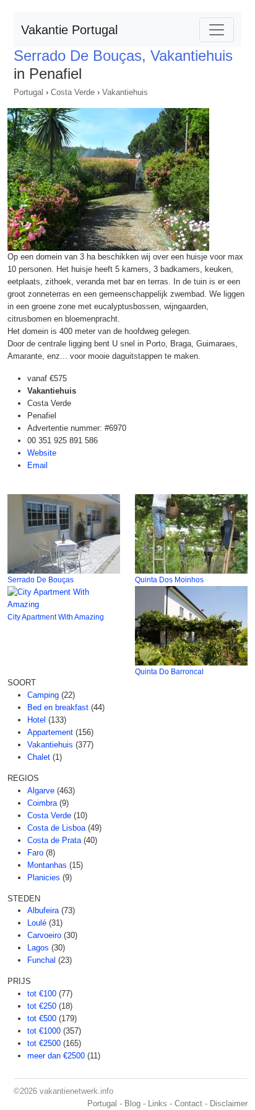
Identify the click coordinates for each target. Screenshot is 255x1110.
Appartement (50, 732)
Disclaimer (229, 1103)
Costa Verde (73, 92)
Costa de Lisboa (56, 828)
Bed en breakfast (58, 707)
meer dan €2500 (56, 1055)
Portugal (28, 92)
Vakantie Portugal (69, 30)
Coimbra (42, 803)
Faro (35, 852)
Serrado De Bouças (40, 579)
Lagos (38, 947)
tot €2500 (44, 1043)
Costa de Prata (54, 840)
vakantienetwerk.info (76, 1091)
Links (157, 1103)
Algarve (40, 790)
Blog (132, 1103)
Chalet (38, 757)
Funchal (41, 960)
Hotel (36, 719)
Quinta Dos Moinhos (169, 579)
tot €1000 (44, 1031)
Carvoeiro (44, 935)
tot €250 (41, 1006)
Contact (188, 1103)
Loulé (36, 922)
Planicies (43, 877)
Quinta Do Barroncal (169, 671)
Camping (43, 695)
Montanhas (47, 865)
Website (41, 453)
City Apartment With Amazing (55, 617)
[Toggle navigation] (216, 29)
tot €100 (41, 993)
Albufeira (43, 910)
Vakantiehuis (125, 92)
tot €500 (41, 1018)
